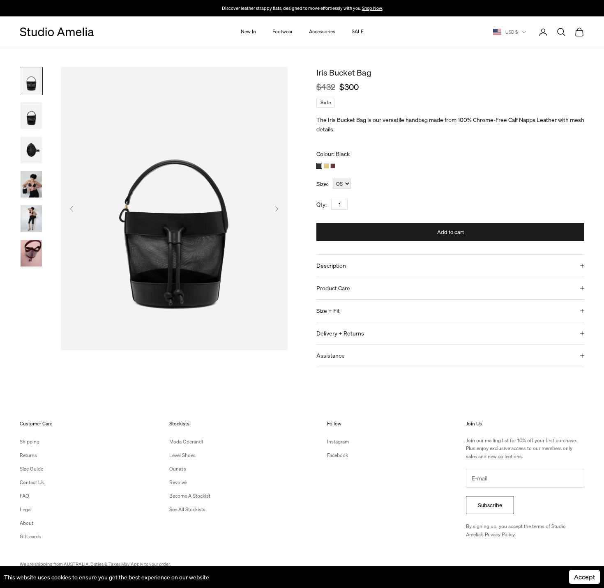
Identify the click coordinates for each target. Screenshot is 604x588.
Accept (584, 576)
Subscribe (490, 504)
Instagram (338, 442)
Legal (26, 509)
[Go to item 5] (31, 218)
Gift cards (30, 536)
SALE (358, 32)
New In (248, 32)
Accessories (322, 32)
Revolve (178, 482)
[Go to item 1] (31, 81)
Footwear (282, 32)
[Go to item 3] (31, 150)
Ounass (177, 469)
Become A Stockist (189, 496)
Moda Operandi (186, 442)
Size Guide (31, 469)
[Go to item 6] (31, 253)
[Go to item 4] (31, 184)
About (26, 523)
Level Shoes (182, 455)
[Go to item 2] (31, 115)
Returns (28, 455)
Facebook (337, 455)
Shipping (29, 442)
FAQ (24, 496)
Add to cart (450, 231)
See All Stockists (187, 509)
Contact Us (32, 482)
